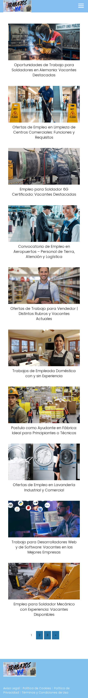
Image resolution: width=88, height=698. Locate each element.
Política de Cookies (37, 688)
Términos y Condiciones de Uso (45, 692)
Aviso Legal (11, 688)
